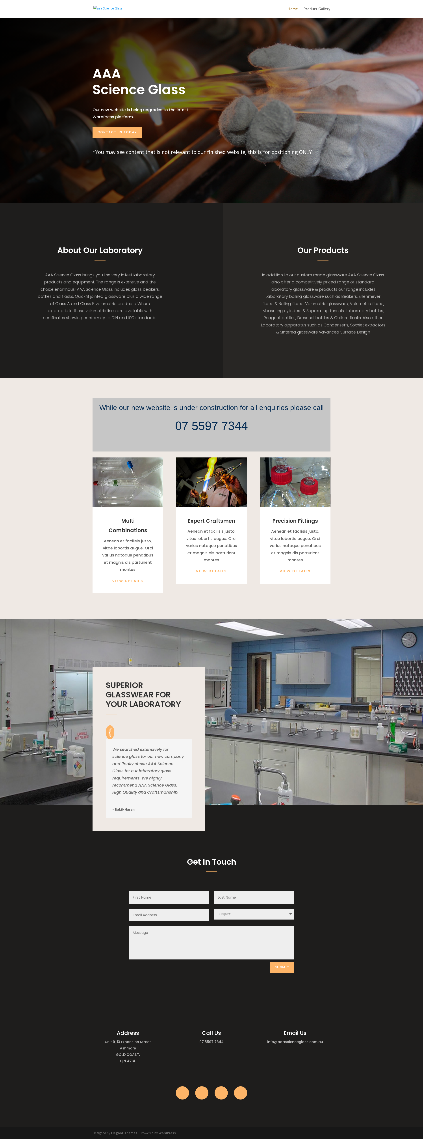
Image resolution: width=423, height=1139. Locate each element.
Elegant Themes (124, 1133)
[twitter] (201, 1093)
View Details (127, 580)
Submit (282, 967)
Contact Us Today (117, 132)
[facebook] (182, 1093)
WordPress (167, 1133)
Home (293, 9)
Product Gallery (317, 9)
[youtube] (240, 1093)
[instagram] (221, 1093)
